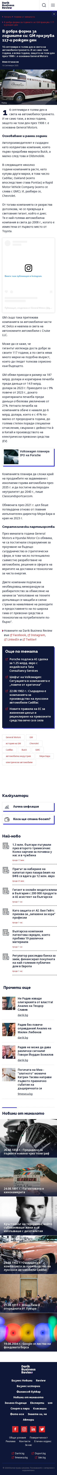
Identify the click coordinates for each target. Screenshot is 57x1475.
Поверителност (39, 1437)
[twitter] (42, 1429)
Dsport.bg (40, 1453)
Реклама (10, 1441)
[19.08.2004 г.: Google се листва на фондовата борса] (28, 1332)
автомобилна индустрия (18, 756)
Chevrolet (34, 743)
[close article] (54, 14)
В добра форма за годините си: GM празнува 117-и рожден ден (29, 23)
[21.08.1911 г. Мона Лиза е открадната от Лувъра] (28, 1293)
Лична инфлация (25, 806)
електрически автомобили (19, 762)
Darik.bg (19, 1453)
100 (50, 1402)
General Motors (13, 737)
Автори (28, 1419)
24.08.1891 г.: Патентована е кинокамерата (24, 1190)
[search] (44, 5)
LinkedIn (13, 639)
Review (41, 1380)
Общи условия (17, 1437)
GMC (37, 749)
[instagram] (24, 1429)
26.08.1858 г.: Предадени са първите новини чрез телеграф (26, 1151)
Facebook (19, 635)
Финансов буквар (29, 1391)
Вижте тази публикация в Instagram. (23, 276)
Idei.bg (42, 1457)
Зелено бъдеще (16, 1402)
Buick (24, 749)
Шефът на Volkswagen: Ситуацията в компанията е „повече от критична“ (30, 681)
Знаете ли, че (37, 1414)
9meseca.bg (25, 1094)
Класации (40, 1408)
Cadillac (9, 749)
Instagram (38, 635)
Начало (7, 16)
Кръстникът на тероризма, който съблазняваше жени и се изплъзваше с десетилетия (28, 1227)
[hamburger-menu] (53, 5)
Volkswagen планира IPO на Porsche (34, 453)
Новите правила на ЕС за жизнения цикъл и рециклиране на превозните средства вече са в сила (30, 714)
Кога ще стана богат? (31, 819)
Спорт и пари (20, 1408)
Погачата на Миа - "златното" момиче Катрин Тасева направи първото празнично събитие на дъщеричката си (35, 1079)
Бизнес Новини (22, 1380)
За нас (28, 1445)
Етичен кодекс (42, 1441)
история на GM (13, 743)
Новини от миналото (24, 16)
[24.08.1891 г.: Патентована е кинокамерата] (28, 1177)
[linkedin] (33, 1429)
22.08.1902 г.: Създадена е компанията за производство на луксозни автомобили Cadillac (29, 696)
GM (31, 737)
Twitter (31, 639)
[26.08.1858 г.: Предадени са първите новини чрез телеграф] (28, 1138)
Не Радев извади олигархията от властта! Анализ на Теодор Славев (35, 1004)
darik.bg (23, 1015)
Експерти (37, 1402)
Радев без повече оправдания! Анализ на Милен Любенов (34, 1028)
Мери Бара (44, 756)
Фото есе (17, 1414)
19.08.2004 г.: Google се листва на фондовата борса (27, 1345)
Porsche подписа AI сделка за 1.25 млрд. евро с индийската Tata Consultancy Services (29, 665)
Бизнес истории (28, 1386)
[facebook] (15, 1429)
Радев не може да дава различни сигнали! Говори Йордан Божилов (35, 1051)
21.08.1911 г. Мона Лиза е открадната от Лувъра (22, 1306)
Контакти (24, 1441)
